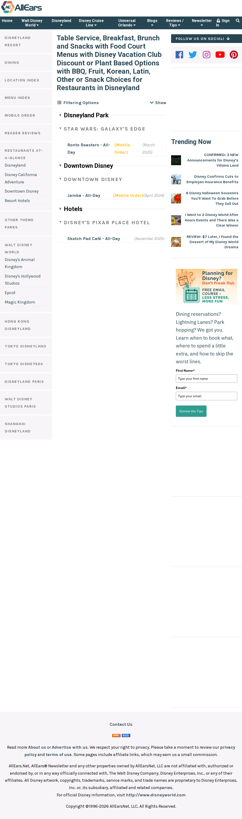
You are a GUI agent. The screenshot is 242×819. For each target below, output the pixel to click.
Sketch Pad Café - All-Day (93, 238)
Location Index (22, 80)
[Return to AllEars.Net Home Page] (36, 12)
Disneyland (61, 20)
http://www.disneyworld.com (156, 795)
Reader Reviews (23, 133)
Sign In (222, 22)
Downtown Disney (22, 191)
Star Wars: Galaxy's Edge (105, 129)
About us (37, 747)
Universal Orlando (126, 22)
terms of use (59, 754)
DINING (12, 62)
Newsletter (202, 20)
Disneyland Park (86, 115)
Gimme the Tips (191, 411)
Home (7, 20)
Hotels (73, 208)
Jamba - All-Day (83, 195)
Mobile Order (20, 115)
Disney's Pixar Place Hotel (107, 223)
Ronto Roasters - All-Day (88, 148)
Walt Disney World (32, 22)
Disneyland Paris (24, 381)
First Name (185, 370)
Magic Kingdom (20, 302)
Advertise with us (70, 747)
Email (181, 388)
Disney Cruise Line (91, 22)
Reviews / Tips (175, 22)
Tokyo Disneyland (26, 346)
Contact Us (121, 724)
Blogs (152, 20)
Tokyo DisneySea (24, 364)
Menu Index (17, 97)
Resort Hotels (17, 200)
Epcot (10, 292)
